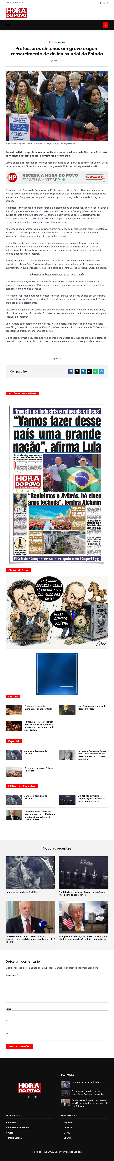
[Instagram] (104, 3)
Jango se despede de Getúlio (21, 892)
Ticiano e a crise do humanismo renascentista (38, 707)
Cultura (13, 696)
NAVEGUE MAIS (69, 1115)
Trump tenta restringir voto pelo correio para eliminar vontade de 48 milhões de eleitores (83, 937)
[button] (8, 24)
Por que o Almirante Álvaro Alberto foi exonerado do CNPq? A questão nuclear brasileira (92, 755)
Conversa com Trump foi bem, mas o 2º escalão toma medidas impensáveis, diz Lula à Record (39, 815)
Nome (9, 1009)
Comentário (12, 975)
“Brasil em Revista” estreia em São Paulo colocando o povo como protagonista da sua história (39, 726)
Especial (13, 741)
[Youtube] (107, 3)
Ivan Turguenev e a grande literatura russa (92, 707)
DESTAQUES (67, 1075)
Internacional (58, 42)
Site (7, 1033)
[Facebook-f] (100, 3)
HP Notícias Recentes (21, 786)
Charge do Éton (18, 570)
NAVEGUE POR (13, 1115)
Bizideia (78, 1151)
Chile (58, 359)
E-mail (9, 1021)
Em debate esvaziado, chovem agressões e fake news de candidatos (91, 799)
